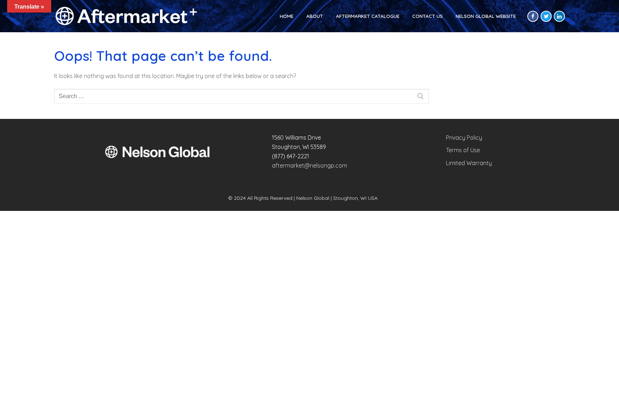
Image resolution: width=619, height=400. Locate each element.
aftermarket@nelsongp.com (309, 165)
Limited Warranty (469, 163)
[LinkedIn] (559, 16)
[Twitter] (546, 16)
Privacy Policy (464, 137)
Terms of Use (463, 150)
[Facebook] (532, 16)
